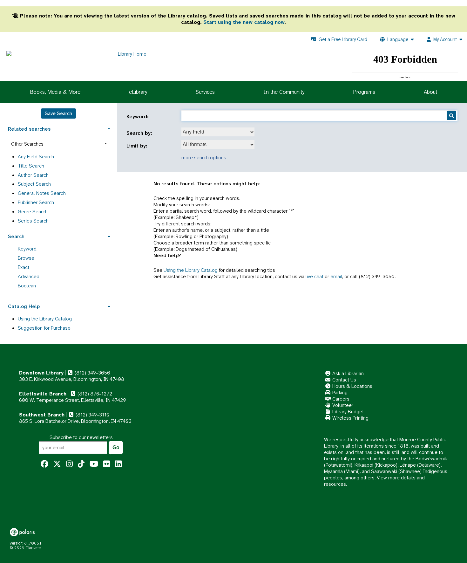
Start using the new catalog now (243, 22)
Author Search (33, 175)
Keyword (27, 248)
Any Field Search (36, 156)
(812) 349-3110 (92, 414)
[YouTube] (94, 464)
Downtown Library (41, 372)
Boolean (27, 285)
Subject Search (34, 184)
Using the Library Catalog (191, 270)
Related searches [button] (29, 129)
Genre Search (33, 211)
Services (205, 91)
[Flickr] (106, 464)
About (430, 91)
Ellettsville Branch (42, 393)
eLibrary (138, 91)
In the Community (284, 91)
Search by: (140, 133)
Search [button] (16, 236)
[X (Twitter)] (57, 464)
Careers (340, 398)
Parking (339, 392)
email (336, 276)
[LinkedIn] (118, 464)
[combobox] (217, 131)
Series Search (33, 220)
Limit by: (137, 146)
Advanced (28, 276)
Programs (364, 91)
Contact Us (343, 379)
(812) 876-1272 (94, 393)
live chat (314, 276)
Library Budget (347, 411)
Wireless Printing (350, 418)
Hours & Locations (351, 386)
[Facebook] (44, 464)
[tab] (58, 128)
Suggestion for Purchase (44, 328)
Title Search (31, 165)
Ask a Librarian (347, 373)
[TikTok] (81, 464)
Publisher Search (36, 202)
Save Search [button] (58, 113)
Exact (23, 267)
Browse (26, 258)
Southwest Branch (41, 414)
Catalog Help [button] (24, 306)
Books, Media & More (55, 91)
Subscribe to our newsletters (81, 437)
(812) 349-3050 (91, 372)
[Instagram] (69, 464)
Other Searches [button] (27, 144)
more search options (203, 157)
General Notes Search (42, 193)
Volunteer (342, 405)
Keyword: (138, 116)
